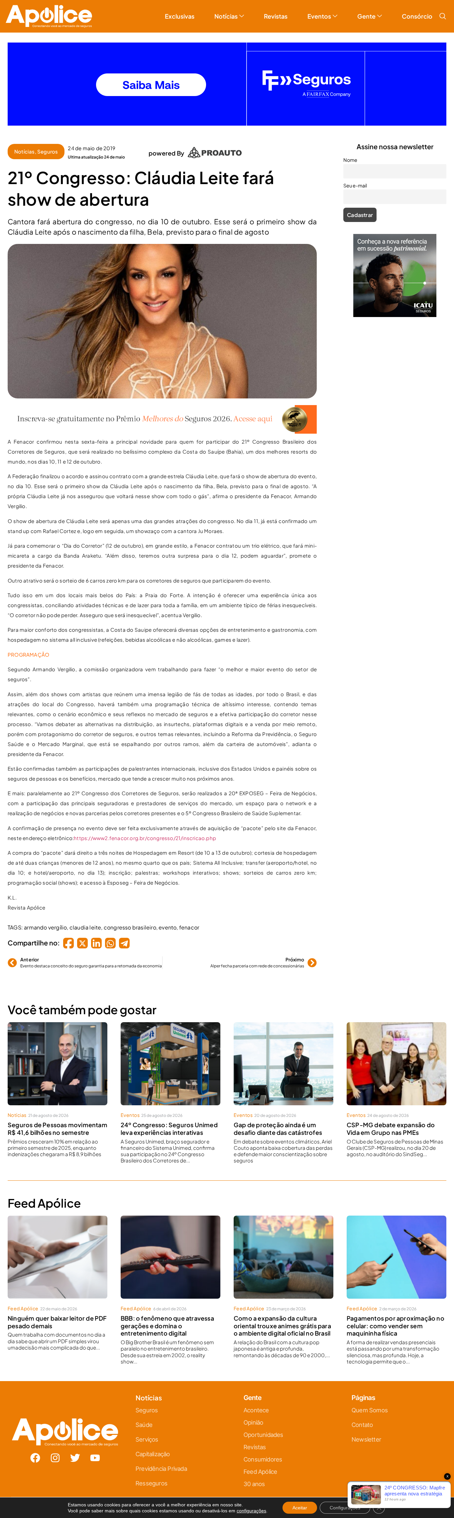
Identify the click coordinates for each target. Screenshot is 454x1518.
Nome (157, 740)
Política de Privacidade (236, 825)
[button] (300, 685)
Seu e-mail (162, 769)
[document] (227, 759)
